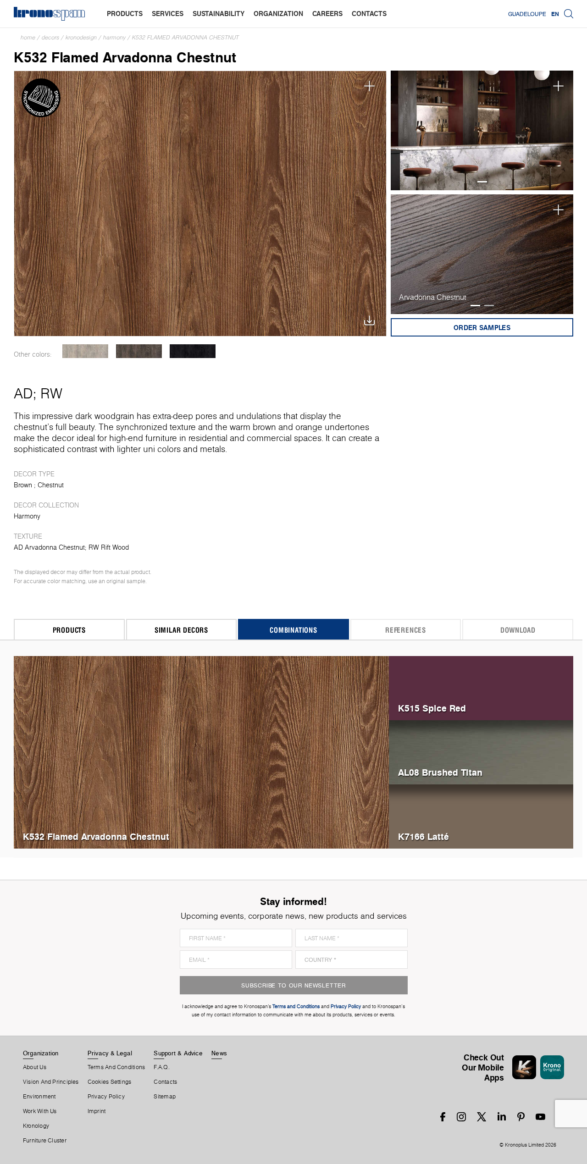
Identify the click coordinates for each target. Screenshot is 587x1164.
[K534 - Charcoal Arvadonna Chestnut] (192, 351)
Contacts (165, 1082)
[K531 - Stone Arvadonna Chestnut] (85, 351)
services (167, 13)
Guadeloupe (527, 14)
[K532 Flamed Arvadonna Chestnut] (200, 204)
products (125, 13)
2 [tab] (489, 305)
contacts (369, 13)
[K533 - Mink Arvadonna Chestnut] (139, 351)
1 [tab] (482, 181)
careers (327, 13)
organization (278, 13)
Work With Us (40, 1111)
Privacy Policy (106, 1096)
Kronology (36, 1126)
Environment (39, 1096)
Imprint (97, 1111)
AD (23, 393)
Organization (41, 1053)
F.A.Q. (161, 1067)
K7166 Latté (423, 836)
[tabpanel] (482, 131)
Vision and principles (51, 1082)
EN (555, 14)
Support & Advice (178, 1053)
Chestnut (51, 485)
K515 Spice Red (432, 708)
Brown (23, 485)
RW (51, 393)
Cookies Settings (110, 1082)
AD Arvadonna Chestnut (49, 547)
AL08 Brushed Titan (440, 772)
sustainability (218, 13)
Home (28, 37)
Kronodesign (81, 37)
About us (34, 1067)
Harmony (114, 37)
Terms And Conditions (116, 1067)
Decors (50, 37)
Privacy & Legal (110, 1053)
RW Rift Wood (109, 547)
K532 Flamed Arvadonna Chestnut (185, 37)
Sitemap (165, 1096)
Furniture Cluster (44, 1140)
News (219, 1053)
